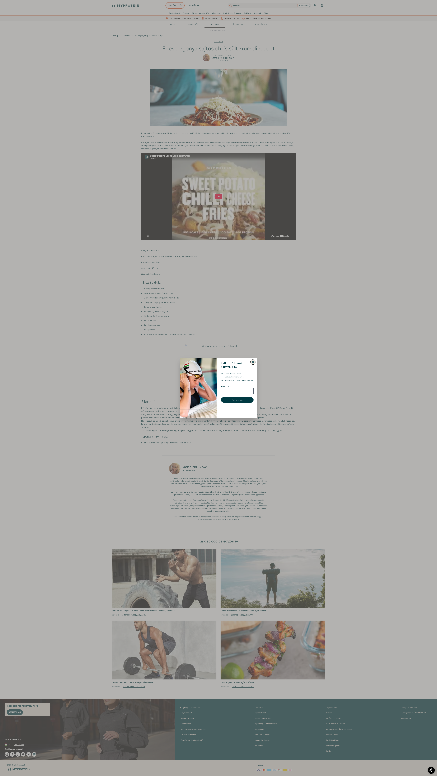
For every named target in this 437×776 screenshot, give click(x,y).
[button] (431, 770)
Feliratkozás (237, 400)
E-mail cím (225, 386)
